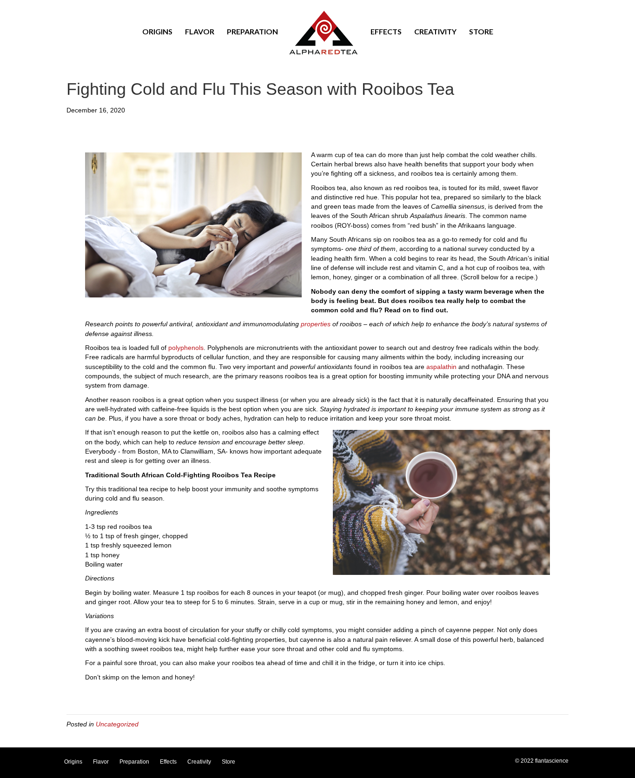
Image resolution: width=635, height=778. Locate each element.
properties (316, 324)
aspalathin (441, 366)
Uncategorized (117, 724)
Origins (157, 31)
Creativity (435, 31)
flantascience (552, 761)
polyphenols (186, 347)
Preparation (252, 31)
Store (481, 31)
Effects (386, 31)
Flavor (199, 31)
